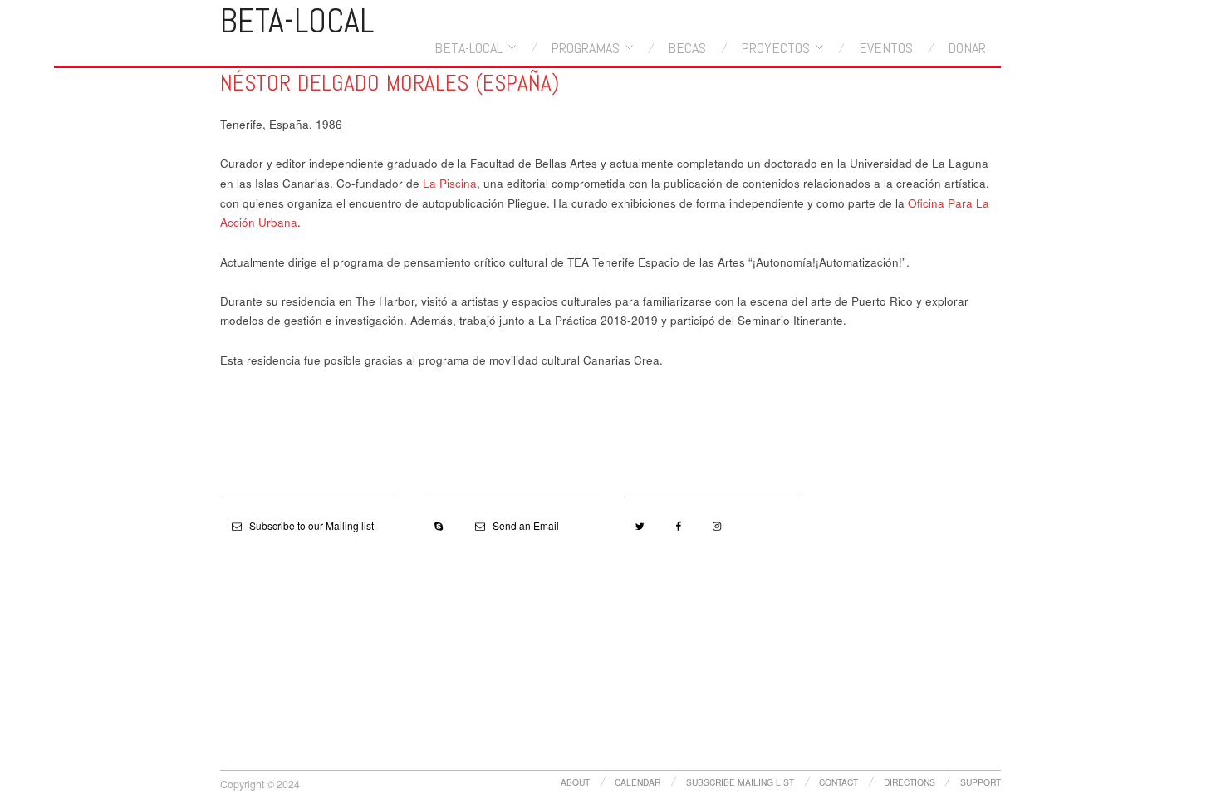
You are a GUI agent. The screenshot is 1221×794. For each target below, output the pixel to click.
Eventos (886, 48)
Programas (585, 48)
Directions (909, 782)
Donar (967, 48)
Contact (838, 782)
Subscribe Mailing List (740, 782)
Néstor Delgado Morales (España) (389, 83)
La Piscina (450, 183)
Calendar (637, 782)
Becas (687, 48)
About (575, 782)
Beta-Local (468, 48)
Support (980, 782)
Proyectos (775, 48)
